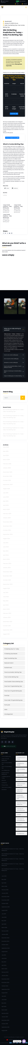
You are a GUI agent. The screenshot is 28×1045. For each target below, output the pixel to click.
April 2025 (6, 505)
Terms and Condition (6, 787)
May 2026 (5, 451)
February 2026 (7, 464)
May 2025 (5, 501)
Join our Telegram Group (11, 137)
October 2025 (7, 480)
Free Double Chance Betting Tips (13, 681)
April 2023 (6, 605)
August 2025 (6, 488)
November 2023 (7, 576)
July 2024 (5, 543)
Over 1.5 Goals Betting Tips (7, 767)
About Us (4, 780)
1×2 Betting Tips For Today (11, 649)
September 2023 (7, 584)
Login (17, 3)
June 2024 (6, 547)
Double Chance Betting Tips (5, 773)
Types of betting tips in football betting (13, 375)
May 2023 (5, 601)
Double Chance (10, 306)
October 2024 (7, 530)
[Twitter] (9, 742)
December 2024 (7, 522)
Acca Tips (25, 306)
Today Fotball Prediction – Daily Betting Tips (7, 206)
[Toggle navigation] (26, 7)
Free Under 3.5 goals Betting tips (13, 700)
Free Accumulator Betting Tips (13, 672)
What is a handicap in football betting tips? (12, 371)
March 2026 (6, 459)
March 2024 (6, 559)
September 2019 (7, 630)
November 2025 (7, 476)
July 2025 (5, 493)
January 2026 (7, 468)
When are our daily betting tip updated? (12, 329)
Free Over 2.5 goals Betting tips (13, 691)
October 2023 (7, 580)
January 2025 (7, 518)
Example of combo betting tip (11, 362)
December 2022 (7, 621)
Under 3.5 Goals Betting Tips (5, 759)
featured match (8, 663)
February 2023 (7, 613)
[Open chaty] (24, 1041)
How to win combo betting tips (11, 355)
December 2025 (7, 472)
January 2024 (7, 567)
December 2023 (7, 572)
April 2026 (6, 455)
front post (7, 705)
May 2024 (5, 551)
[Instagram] (5, 742)
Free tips (6, 695)
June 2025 (6, 497)
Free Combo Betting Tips (11, 677)
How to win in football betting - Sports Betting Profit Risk (12, 367)
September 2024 (8, 534)
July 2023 (5, 592)
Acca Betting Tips (6, 770)
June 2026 (6, 447)
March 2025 (6, 509)
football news (8, 667)
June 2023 (6, 596)
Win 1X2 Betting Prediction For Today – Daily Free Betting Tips (13, 32)
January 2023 (7, 617)
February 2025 (7, 513)
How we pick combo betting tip (11, 358)
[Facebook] (2, 742)
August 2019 (6, 634)
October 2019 (7, 626)
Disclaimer (4, 789)
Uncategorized (8, 714)
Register (25, 3)
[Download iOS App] (12, 742)
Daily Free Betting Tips (11, 25)
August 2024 (6, 538)
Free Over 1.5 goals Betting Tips (13, 686)
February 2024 (7, 563)
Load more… (13, 113)
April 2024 (6, 555)
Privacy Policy (5, 785)
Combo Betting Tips (6, 756)
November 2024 (7, 526)
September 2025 (8, 484)
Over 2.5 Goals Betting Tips (7, 763)
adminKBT (9, 21)
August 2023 (6, 588)
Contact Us (4, 782)
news (5, 709)
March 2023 (6, 609)
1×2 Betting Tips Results (10, 653)
